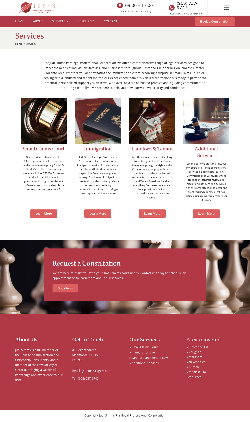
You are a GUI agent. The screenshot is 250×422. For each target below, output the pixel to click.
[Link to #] (226, 8)
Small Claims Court (44, 149)
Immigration (98, 149)
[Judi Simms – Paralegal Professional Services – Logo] (37, 3)
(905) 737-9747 (187, 5)
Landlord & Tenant (152, 149)
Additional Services (206, 152)
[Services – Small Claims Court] (44, 99)
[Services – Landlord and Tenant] (152, 99)
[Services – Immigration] (98, 99)
